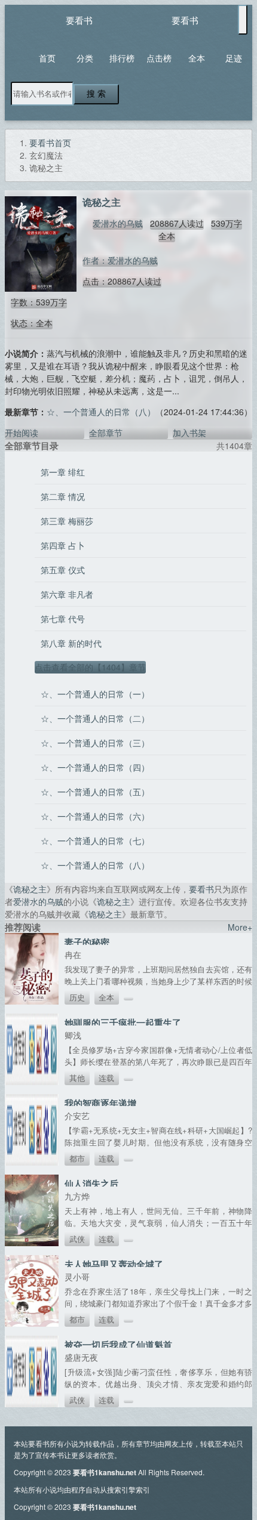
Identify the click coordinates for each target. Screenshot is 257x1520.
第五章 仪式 (63, 570)
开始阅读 (21, 432)
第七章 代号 (63, 619)
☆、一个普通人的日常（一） (95, 694)
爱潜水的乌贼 (118, 223)
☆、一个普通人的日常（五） (95, 792)
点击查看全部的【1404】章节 (90, 667)
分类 (85, 58)
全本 (196, 58)
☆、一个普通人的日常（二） (95, 718)
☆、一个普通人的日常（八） (101, 412)
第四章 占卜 (63, 545)
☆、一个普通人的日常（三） (95, 743)
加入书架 (189, 432)
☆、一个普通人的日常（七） (95, 840)
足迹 (233, 58)
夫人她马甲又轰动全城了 (114, 1264)
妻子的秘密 (87, 942)
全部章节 (106, 432)
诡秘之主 (30, 889)
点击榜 (159, 58)
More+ (240, 927)
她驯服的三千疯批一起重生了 (123, 1022)
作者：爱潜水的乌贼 (120, 260)
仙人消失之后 (91, 1183)
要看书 (79, 20)
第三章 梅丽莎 (67, 521)
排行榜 (121, 58)
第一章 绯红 (63, 472)
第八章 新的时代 (71, 643)
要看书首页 (50, 143)
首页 (47, 58)
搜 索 (96, 93)
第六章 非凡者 (67, 594)
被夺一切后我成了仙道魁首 (118, 1344)
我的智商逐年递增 (100, 1103)
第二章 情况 (63, 496)
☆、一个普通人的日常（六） (95, 816)
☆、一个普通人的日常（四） (95, 767)
